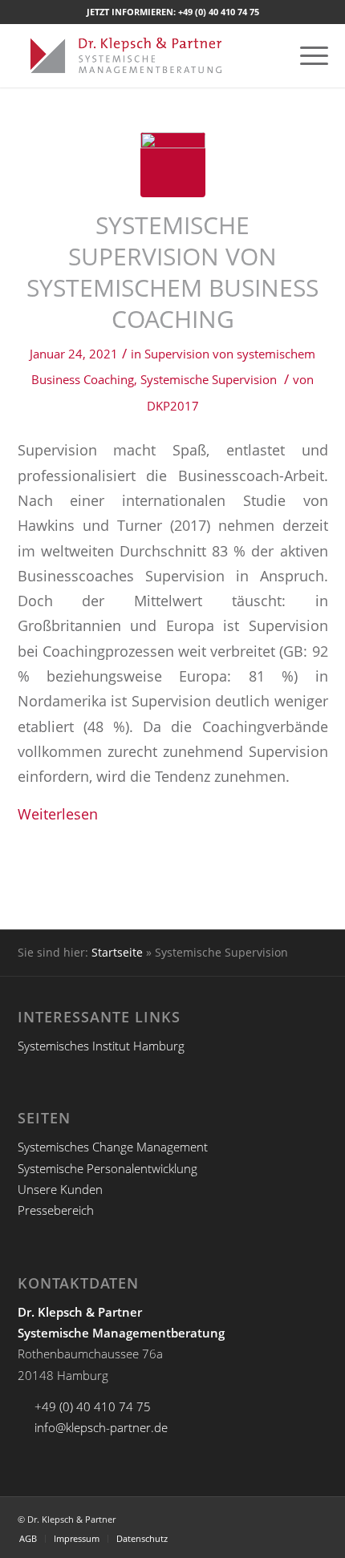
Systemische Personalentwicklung (107, 1168)
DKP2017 (173, 406)
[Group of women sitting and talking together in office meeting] (172, 164)
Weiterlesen (58, 813)
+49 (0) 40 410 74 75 (218, 12)
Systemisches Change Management (113, 1147)
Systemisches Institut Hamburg (101, 1046)
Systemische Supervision (208, 379)
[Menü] (306, 55)
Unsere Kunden (60, 1189)
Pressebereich (56, 1210)
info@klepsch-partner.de (101, 1427)
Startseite (117, 952)
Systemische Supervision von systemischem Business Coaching (172, 271)
